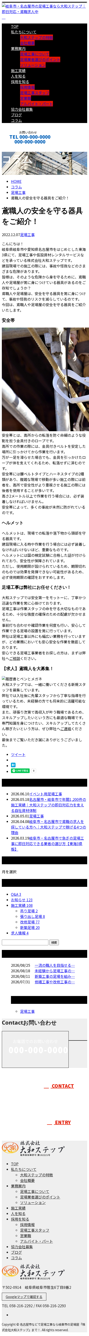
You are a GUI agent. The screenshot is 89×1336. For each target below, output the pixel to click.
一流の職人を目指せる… (55, 965)
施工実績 (18, 70)
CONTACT (18, 148)
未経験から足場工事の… (55, 970)
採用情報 (27, 87)
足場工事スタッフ (34, 92)
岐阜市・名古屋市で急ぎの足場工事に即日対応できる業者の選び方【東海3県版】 (47, 843)
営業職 (25, 98)
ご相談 (14, 658)
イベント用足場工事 (45, 794)
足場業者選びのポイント (40, 59)
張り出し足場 (32, 916)
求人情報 (20, 933)
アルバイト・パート (36, 103)
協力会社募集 (22, 109)
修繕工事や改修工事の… (55, 981)
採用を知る (20, 81)
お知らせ (22, 899)
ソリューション (33, 65)
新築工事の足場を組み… (55, 976)
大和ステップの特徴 (36, 37)
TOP (14, 26)
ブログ (16, 114)
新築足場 (30, 927)
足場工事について (34, 54)
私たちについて (24, 32)
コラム (16, 120)
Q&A (16, 894)
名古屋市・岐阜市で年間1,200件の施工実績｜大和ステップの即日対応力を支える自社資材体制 (48, 805)
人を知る (18, 76)
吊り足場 (29, 911)
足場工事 (18, 192)
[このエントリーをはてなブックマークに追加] (13, 765)
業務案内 (18, 48)
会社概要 (27, 43)
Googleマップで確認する (24, 1296)
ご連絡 (65, 728)
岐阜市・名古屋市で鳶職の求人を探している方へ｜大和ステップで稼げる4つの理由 (48, 827)
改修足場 (30, 922)
